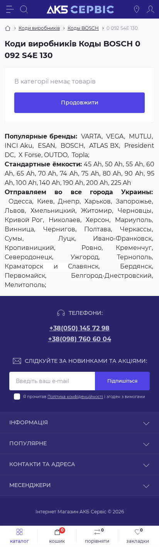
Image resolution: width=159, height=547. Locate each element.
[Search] (24, 9)
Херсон (97, 220)
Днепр (69, 201)
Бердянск (136, 266)
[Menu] (10, 9)
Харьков (98, 201)
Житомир (96, 210)
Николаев (64, 220)
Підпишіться (122, 381)
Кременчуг (134, 247)
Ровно (91, 247)
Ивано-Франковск (122, 238)
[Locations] (136, 9)
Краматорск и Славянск (51, 266)
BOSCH (72, 145)
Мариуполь (133, 220)
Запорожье (134, 201)
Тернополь (134, 257)
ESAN (46, 145)
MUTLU (140, 136)
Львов (15, 210)
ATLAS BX (104, 145)
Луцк (66, 238)
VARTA (91, 136)
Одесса (20, 201)
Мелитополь (25, 285)
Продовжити (79, 102)
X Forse (30, 155)
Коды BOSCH (83, 28)
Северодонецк (28, 257)
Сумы (13, 238)
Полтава (97, 229)
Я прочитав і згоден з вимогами (84, 396)
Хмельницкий (52, 210)
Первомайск (25, 275)
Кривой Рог (24, 220)
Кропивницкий (29, 247)
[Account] (150, 9)
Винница (19, 229)
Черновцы (135, 210)
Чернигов (59, 229)
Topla (80, 155)
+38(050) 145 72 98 (79, 328)
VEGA (115, 136)
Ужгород (84, 257)
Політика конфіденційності (75, 396)
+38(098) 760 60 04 (79, 339)
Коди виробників (39, 28)
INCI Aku (18, 145)
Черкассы (136, 229)
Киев (45, 201)
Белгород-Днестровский (111, 275)
